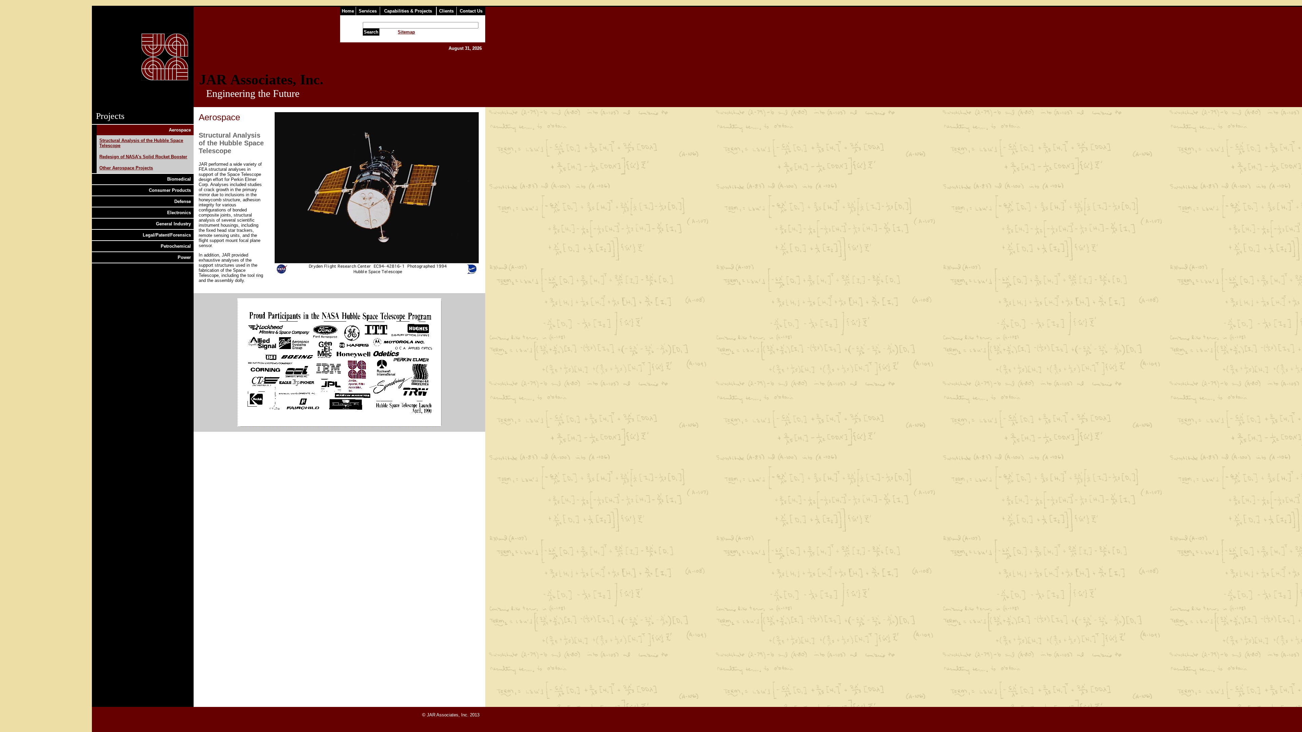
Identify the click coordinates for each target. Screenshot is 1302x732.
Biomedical (179, 179)
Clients (446, 11)
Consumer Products (170, 190)
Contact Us (471, 11)
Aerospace (180, 130)
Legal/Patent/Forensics (167, 235)
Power (184, 257)
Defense (182, 201)
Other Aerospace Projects (126, 167)
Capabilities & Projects (408, 11)
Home (348, 11)
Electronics (179, 212)
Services (368, 11)
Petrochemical (176, 246)
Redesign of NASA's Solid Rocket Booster (143, 156)
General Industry (173, 223)
